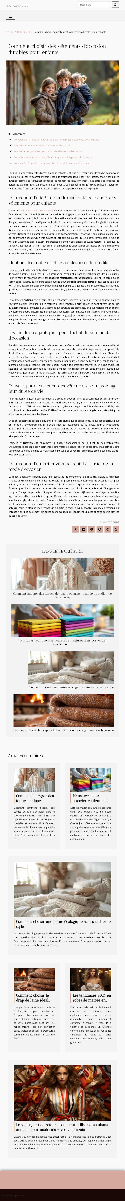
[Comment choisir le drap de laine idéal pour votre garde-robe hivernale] (64, 710)
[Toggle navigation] (10, 16)
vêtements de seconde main (37, 210)
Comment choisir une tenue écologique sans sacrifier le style (71, 687)
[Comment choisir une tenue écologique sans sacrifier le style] (71, 667)
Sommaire (18, 134)
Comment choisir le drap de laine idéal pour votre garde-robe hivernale (64, 730)
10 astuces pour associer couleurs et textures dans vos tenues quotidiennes (62, 642)
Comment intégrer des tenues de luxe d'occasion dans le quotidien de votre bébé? (62, 595)
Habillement (23, 32)
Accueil (9, 32)
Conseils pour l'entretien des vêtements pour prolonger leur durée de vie (53, 157)
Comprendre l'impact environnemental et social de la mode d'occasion (52, 163)
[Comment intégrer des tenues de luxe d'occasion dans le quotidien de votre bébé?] (62, 574)
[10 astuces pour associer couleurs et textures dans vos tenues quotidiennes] (62, 620)
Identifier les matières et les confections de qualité (42, 145)
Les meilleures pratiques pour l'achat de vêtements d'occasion (48, 151)
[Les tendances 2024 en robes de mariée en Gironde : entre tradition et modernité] (90, 979)
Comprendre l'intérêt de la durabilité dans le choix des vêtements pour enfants (56, 139)
